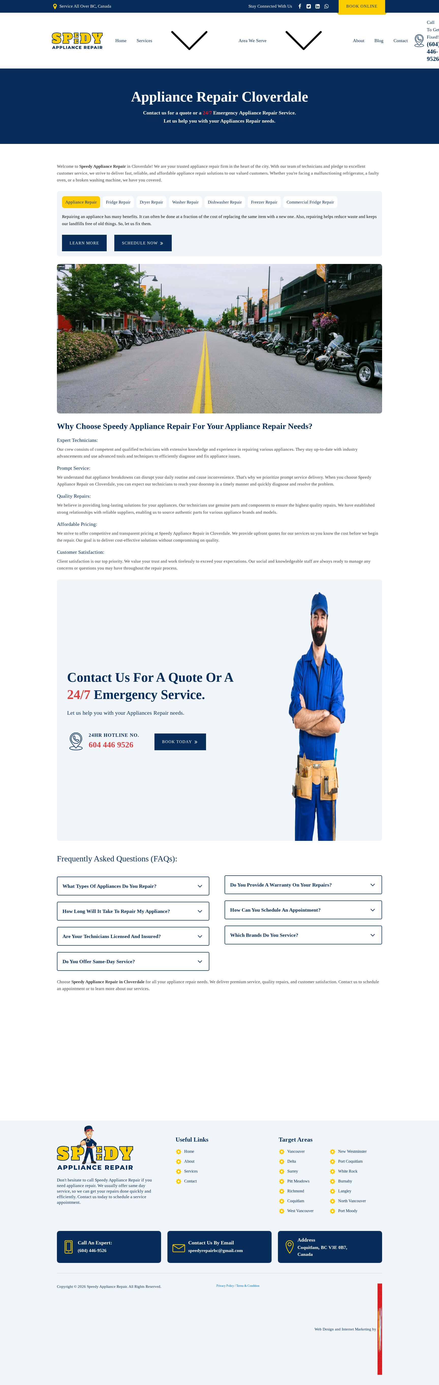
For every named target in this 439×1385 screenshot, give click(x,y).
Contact (401, 40)
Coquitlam (295, 1201)
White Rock (347, 1171)
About (358, 40)
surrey (292, 1171)
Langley (344, 1191)
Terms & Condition (247, 1286)
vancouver (296, 1151)
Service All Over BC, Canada (85, 6)
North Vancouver (352, 1201)
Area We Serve (252, 40)
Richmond (295, 1191)
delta (291, 1161)
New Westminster (352, 1151)
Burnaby (345, 1181)
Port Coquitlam (350, 1161)
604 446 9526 (111, 744)
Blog (378, 40)
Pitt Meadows (298, 1181)
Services (144, 40)
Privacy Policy (225, 1286)
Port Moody (347, 1211)
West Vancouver (300, 1211)
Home (121, 40)
